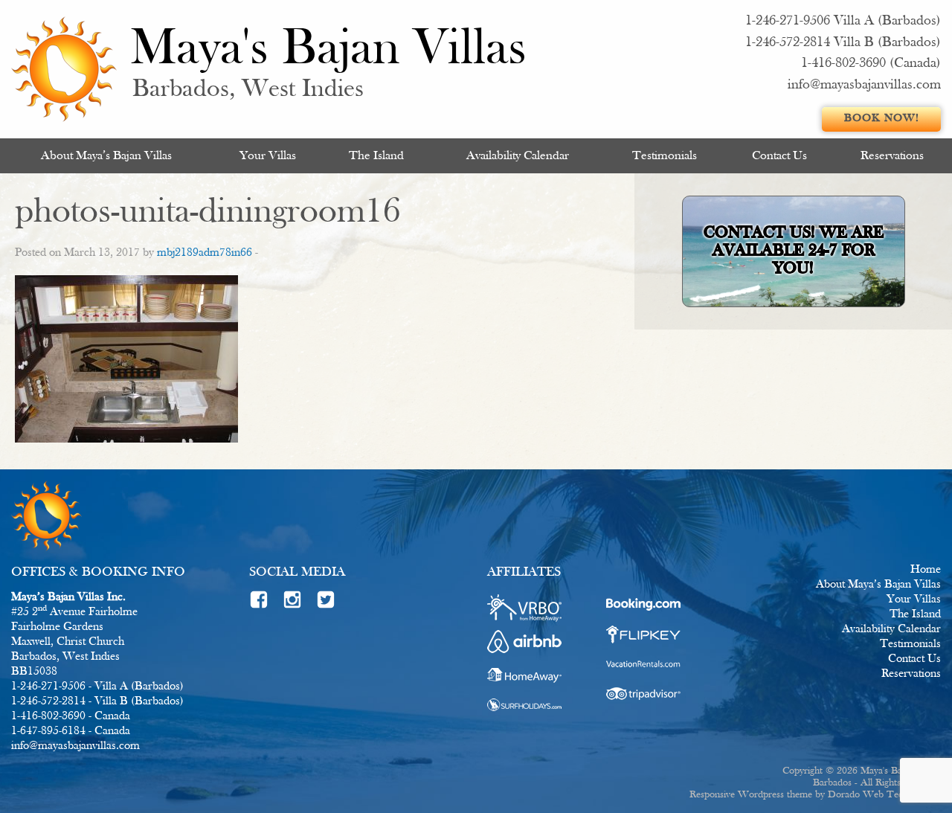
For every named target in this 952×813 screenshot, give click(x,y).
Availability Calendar (517, 156)
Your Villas (267, 156)
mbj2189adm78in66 (204, 253)
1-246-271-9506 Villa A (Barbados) (843, 21)
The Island (376, 156)
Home (925, 570)
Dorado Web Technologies (884, 794)
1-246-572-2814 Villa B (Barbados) (843, 43)
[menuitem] (106, 155)
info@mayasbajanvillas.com (864, 85)
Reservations (892, 156)
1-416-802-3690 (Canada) (871, 64)
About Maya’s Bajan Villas (106, 156)
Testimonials (664, 156)
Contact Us (779, 156)
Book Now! (881, 118)
